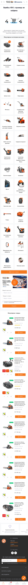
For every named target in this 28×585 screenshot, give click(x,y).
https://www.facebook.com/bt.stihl (12, 553)
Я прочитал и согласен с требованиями (13, 302)
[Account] (26, 2)
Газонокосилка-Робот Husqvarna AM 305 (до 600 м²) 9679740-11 (20, 381)
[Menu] (1, 2)
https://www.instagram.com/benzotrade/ (15, 553)
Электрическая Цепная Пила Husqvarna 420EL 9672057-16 (20, 443)
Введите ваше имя (7, 290)
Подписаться (21, 560)
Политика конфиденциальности (15, 301)
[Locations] (24, 2)
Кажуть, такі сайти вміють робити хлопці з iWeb (17, 579)
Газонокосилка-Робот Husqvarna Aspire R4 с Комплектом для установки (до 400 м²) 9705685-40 (20, 360)
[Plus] (11, 332)
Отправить (14, 305)
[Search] (4, 2)
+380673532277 (14, 542)
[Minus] (4, 332)
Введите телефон (7, 296)
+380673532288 (14, 545)
